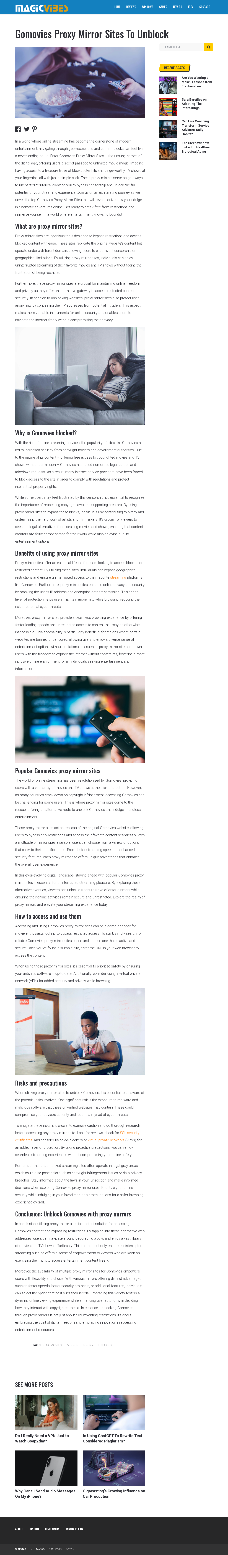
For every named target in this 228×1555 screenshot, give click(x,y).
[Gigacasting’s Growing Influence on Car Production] (114, 1468)
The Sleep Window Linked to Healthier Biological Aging (196, 147)
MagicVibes (43, 1549)
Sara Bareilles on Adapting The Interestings (194, 104)
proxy (88, 1345)
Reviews (131, 7)
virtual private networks (106, 1140)
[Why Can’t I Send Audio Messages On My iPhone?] (46, 1468)
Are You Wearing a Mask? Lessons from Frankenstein (197, 82)
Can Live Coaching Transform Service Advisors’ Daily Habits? (195, 127)
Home (117, 7)
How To (177, 7)
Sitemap (20, 1549)
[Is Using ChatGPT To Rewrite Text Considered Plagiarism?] (114, 1413)
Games (163, 7)
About (19, 1529)
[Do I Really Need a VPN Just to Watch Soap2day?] (46, 1413)
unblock (105, 1345)
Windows (147, 7)
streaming (118, 577)
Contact (204, 7)
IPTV (190, 7)
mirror (73, 1345)
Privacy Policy (74, 1529)
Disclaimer (52, 1529)
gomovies (54, 1345)
